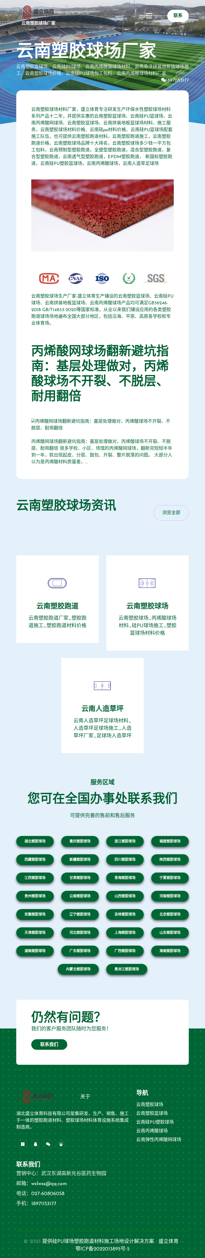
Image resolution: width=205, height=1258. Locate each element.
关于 (85, 1097)
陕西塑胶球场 (170, 860)
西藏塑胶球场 (35, 860)
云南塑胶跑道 (57, 606)
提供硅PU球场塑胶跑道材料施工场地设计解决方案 (98, 1241)
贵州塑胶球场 (35, 896)
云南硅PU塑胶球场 (155, 1122)
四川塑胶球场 (125, 860)
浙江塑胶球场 (125, 841)
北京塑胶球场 (170, 914)
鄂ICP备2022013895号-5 (103, 1249)
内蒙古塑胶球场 (78, 969)
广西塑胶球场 (125, 951)
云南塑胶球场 (147, 606)
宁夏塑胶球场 (170, 878)
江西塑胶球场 (35, 878)
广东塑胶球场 (80, 951)
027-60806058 (47, 1193)
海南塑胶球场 (170, 951)
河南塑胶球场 (170, 896)
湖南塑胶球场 (35, 951)
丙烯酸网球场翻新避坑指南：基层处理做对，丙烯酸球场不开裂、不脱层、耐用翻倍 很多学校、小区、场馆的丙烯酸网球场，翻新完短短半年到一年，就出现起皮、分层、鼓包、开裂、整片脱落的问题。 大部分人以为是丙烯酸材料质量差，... (101, 452)
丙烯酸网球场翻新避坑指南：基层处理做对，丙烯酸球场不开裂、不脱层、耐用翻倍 (100, 374)
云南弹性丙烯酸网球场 (158, 1140)
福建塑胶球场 (170, 841)
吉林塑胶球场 (125, 914)
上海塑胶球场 (125, 933)
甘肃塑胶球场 (80, 878)
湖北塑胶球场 (35, 841)
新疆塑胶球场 (80, 860)
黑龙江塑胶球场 (126, 969)
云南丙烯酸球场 (152, 1131)
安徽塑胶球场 (35, 914)
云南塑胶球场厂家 (39, 23)
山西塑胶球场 (125, 896)
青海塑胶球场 (125, 878)
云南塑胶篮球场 (152, 1114)
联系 (178, 16)
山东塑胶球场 (170, 933)
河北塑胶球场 (80, 933)
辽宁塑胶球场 (80, 914)
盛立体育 (168, 1241)
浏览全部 (171, 513)
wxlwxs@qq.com (49, 1183)
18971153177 (177, 80)
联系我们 (49, 1045)
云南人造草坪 (103, 709)
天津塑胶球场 (35, 933)
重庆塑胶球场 (80, 841)
